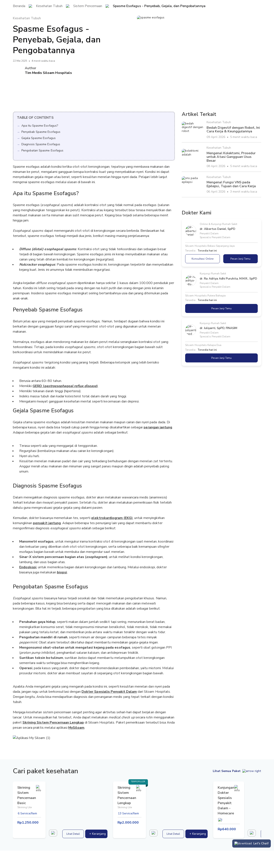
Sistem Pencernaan (87, 6)
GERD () (65, 386)
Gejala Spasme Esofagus (38, 138)
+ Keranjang (97, 834)
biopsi (62, 572)
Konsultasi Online (202, 258)
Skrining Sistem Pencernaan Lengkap (53, 722)
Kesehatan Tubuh (49, 6)
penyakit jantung (47, 523)
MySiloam (76, 727)
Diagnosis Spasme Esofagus (40, 144)
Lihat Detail (73, 834)
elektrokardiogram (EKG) (112, 518)
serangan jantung (157, 427)
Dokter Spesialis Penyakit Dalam (109, 691)
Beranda (19, 6)
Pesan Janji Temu (240, 258)
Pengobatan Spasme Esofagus (42, 150)
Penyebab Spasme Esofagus (40, 132)
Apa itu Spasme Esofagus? (39, 126)
